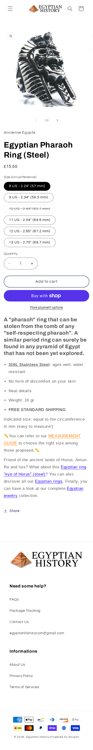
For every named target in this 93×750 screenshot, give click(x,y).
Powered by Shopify (64, 737)
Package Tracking (25, 611)
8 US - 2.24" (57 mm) (27, 186)
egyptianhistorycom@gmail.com (37, 633)
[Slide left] (36, 120)
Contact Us (19, 622)
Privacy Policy (21, 676)
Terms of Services (24, 687)
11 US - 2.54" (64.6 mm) (29, 220)
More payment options (46, 307)
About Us (17, 664)
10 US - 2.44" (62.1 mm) (32, 210)
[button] (10, 8)
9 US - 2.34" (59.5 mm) (28, 197)
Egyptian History (38, 737)
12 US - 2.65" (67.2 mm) (29, 231)
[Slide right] (57, 120)
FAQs (14, 599)
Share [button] (15, 511)
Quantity (11, 253)
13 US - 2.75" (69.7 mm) (29, 242)
